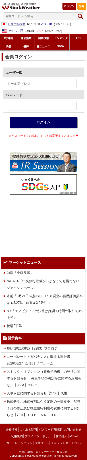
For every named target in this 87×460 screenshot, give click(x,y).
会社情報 (11, 429)
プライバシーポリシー (39, 436)
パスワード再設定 (50, 429)
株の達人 (61, 436)
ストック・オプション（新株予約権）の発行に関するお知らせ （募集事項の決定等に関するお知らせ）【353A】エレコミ (44, 378)
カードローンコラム (19, 443)
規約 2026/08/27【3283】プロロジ (32, 348)
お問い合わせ (72, 429)
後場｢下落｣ (15, 326)
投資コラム (41, 443)
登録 (81, 6)
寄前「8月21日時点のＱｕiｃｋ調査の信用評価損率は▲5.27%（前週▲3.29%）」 (45, 299)
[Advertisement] (43, 225)
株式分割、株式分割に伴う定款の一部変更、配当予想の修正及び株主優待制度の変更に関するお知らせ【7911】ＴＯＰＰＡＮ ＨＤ (43, 408)
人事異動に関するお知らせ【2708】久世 (37, 393)
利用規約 (17, 436)
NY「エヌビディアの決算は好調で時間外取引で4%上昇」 (45, 314)
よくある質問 (28, 429)
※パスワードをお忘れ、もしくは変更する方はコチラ (43, 135)
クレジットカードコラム (67, 443)
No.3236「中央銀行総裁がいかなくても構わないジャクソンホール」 (43, 284)
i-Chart (73, 436)
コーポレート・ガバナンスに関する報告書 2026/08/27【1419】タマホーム (38, 360)
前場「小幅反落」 (20, 273)
